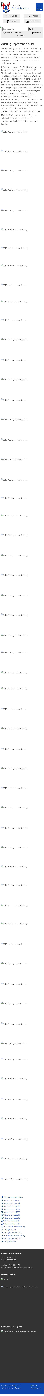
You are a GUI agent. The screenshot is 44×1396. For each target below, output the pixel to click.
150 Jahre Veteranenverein (13, 1197)
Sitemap (18, 1388)
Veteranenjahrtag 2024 (11, 1203)
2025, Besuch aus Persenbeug (14, 1227)
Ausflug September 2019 (12, 1232)
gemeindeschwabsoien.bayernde (20, 1268)
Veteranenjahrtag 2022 (11, 1206)
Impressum (5, 1385)
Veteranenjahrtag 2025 (11, 1200)
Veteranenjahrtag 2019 (11, 1215)
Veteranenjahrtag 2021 (11, 1209)
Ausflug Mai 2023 (9, 1230)
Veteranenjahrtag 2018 (11, 1218)
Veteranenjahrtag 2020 (11, 1212)
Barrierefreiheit (7, 1388)
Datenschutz (15, 1385)
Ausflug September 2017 (12, 1238)
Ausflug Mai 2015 (9, 1241)
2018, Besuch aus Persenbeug (14, 1235)
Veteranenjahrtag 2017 (11, 1221)
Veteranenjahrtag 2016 (11, 1224)
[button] (39, 7)
